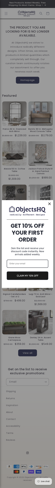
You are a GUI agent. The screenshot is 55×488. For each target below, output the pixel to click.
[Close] (49, 203)
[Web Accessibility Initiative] (1, 481)
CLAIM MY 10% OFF (27, 275)
